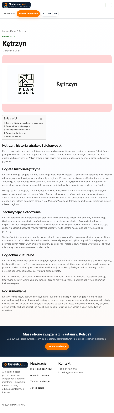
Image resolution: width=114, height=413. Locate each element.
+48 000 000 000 (67, 369)
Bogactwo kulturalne (16, 133)
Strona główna (9, 31)
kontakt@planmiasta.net (71, 372)
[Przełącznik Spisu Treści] (40, 119)
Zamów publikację (28, 13)
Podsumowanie (13, 136)
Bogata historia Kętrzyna (18, 126)
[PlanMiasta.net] (34, 5)
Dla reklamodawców (41, 368)
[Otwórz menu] (108, 5)
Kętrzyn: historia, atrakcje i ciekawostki (24, 123)
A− (49, 13)
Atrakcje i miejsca (39, 375)
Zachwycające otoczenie (18, 129)
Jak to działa (8, 13)
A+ (55, 13)
